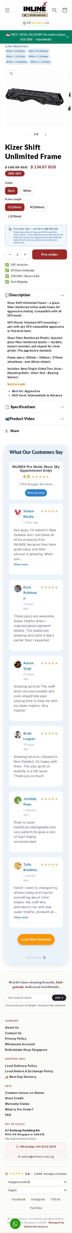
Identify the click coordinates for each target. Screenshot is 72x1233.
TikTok (55, 1199)
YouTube (36, 1208)
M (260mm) (37, 207)
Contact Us (13, 1033)
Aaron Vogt (28, 665)
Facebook (19, 1199)
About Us (12, 1027)
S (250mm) (14, 207)
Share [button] (14, 431)
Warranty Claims (17, 1103)
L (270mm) (14, 216)
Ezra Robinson (30, 592)
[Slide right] (45, 134)
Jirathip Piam (29, 801)
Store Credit (14, 1098)
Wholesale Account (20, 1044)
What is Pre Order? (19, 1109)
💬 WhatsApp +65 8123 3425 (36, 1146)
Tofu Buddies (30, 867)
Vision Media (28, 514)
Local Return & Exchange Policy (29, 1071)
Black (11, 190)
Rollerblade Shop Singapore (26, 1049)
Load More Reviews (36, 939)
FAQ (8, 1114)
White (27, 190)
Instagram (38, 1199)
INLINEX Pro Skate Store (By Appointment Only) (36, 468)
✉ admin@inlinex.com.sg (36, 1156)
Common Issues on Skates (24, 1092)
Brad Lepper (29, 736)
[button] (7, 10)
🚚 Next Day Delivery (20, 1076)
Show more (21, 564)
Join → (59, 997)
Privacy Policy (16, 1038)
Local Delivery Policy (21, 1065)
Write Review (35, 492)
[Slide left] (26, 134)
